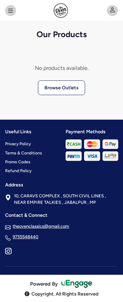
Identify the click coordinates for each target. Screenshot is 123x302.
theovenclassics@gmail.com (41, 226)
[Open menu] (10, 10)
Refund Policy (18, 170)
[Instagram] (8, 252)
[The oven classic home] (61, 10)
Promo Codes (17, 162)
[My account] (112, 10)
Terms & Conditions (23, 153)
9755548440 (25, 236)
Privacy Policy (18, 143)
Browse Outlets (61, 88)
